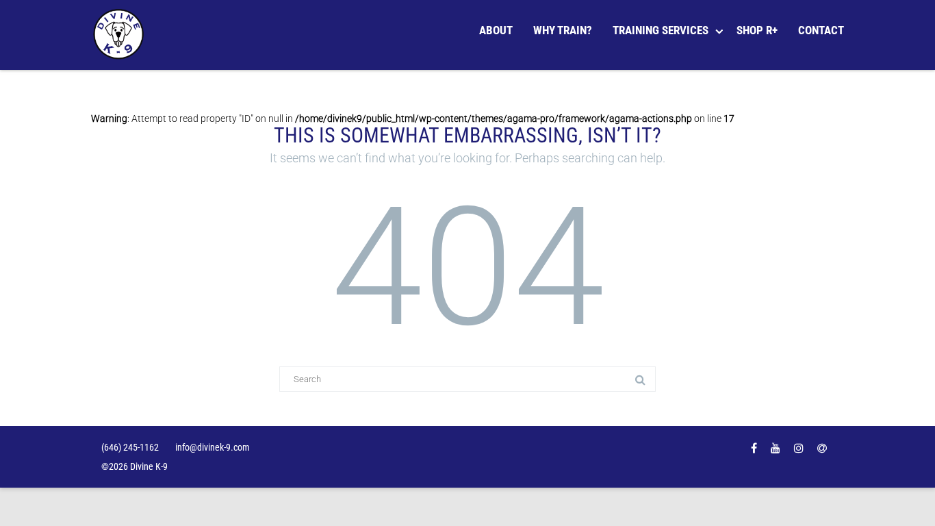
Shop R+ (757, 30)
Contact (821, 30)
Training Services (660, 30)
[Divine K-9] (122, 35)
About (496, 30)
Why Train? (562, 30)
